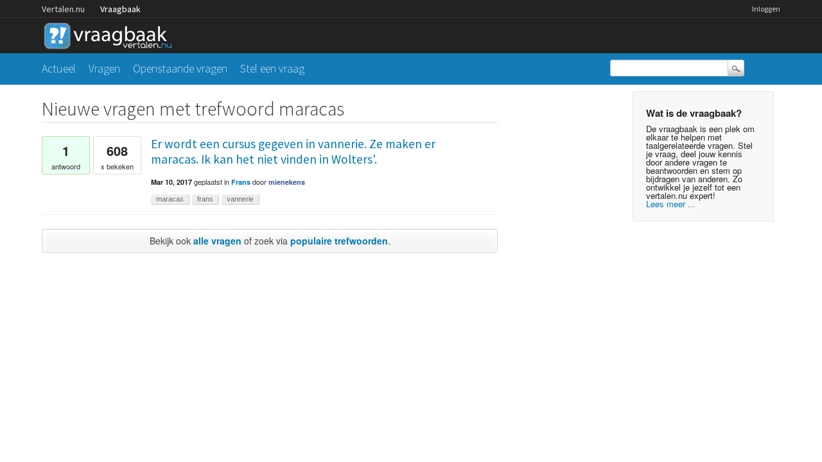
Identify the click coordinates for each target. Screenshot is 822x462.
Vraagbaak (120, 9)
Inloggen (766, 8)
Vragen (104, 68)
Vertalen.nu (63, 9)
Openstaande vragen (180, 68)
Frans (240, 182)
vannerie (240, 199)
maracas (170, 199)
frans (205, 199)
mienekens (286, 182)
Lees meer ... (670, 204)
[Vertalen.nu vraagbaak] (111, 33)
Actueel (59, 68)
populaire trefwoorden (339, 240)
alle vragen (217, 240)
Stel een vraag (272, 68)
